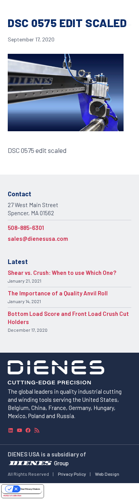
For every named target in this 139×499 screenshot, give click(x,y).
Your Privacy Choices (30, 489)
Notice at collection (12, 495)
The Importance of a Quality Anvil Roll (58, 293)
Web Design (107, 474)
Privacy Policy (72, 474)
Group (61, 462)
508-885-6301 (26, 227)
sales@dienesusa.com (38, 238)
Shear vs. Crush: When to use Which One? (62, 272)
